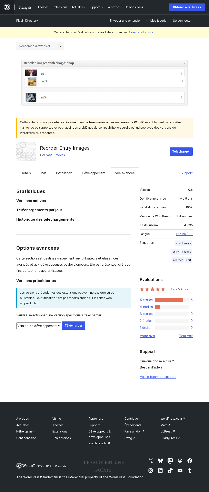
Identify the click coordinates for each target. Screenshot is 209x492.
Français (60, 466)
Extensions (59, 431)
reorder (178, 260)
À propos (22, 418)
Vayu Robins (55, 155)
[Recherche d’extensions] (60, 46)
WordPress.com (173, 418)
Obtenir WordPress (187, 7)
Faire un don (135, 431)
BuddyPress (170, 438)
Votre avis (147, 336)
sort (188, 260)
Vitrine (56, 418)
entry (175, 251)
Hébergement (25, 431)
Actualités (23, 425)
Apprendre (96, 418)
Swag (130, 438)
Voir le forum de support (158, 377)
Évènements (133, 425)
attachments (183, 243)
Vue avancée (125, 173)
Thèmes (57, 425)
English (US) (184, 234)
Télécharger (181, 151)
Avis (43, 173)
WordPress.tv (99, 443)
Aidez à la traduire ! (142, 32)
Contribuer (132, 418)
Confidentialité (26, 438)
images (186, 251)
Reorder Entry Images (65, 148)
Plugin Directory (27, 20)
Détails (26, 173)
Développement (94, 173)
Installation (64, 173)
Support (187, 173)
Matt (165, 425)
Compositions (61, 438)
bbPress (168, 431)
